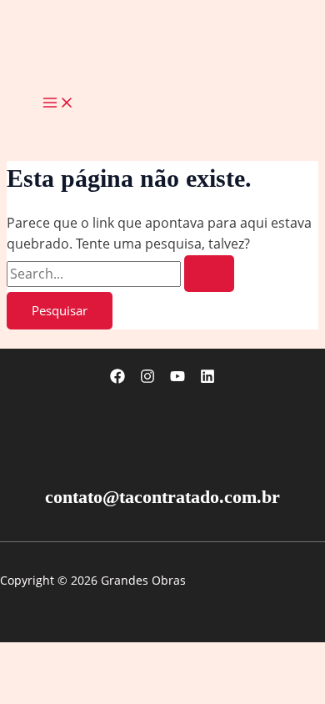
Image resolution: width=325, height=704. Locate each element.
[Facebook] (117, 379)
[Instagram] (147, 379)
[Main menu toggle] (58, 103)
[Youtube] (177, 379)
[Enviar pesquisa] (209, 274)
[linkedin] (207, 379)
